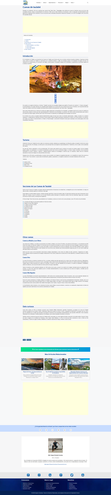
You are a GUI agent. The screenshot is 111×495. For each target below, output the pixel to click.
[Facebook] (55, 95)
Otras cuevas (28, 43)
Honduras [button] (38, 2)
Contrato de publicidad (51, 487)
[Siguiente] (89, 358)
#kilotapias (46, 464)
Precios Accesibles (73, 483)
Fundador (71, 484)
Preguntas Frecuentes (27, 484)
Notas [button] (72, 2)
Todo (24, 339)
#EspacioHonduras (53, 464)
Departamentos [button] (52, 2)
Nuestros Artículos (73, 488)
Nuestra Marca (26, 486)
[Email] (55, 102)
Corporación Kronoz (50, 488)
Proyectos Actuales (27, 487)
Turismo (26, 41)
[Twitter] (55, 97)
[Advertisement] (55, 25)
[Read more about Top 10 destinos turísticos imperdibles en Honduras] (55, 364)
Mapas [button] (66, 2)
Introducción (28, 39)
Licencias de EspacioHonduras (52, 483)
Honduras (29, 339)
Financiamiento (72, 487)
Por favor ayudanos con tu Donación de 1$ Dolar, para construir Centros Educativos (55, 349)
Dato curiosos (28, 49)
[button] (87, 2)
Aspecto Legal (49, 486)
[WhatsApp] (55, 100)
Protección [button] (60, 2)
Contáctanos (72, 486)
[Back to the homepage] (25, 2)
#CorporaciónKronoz (62, 464)
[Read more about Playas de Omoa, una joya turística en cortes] (32, 364)
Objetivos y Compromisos (28, 483)
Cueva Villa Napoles (31, 47)
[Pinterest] (55, 98)
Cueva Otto (29, 46)
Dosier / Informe (49, 484)
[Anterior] (21, 358)
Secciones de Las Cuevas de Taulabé (33, 42)
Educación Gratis (26, 488)
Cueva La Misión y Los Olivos (33, 45)
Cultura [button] (44, 2)
